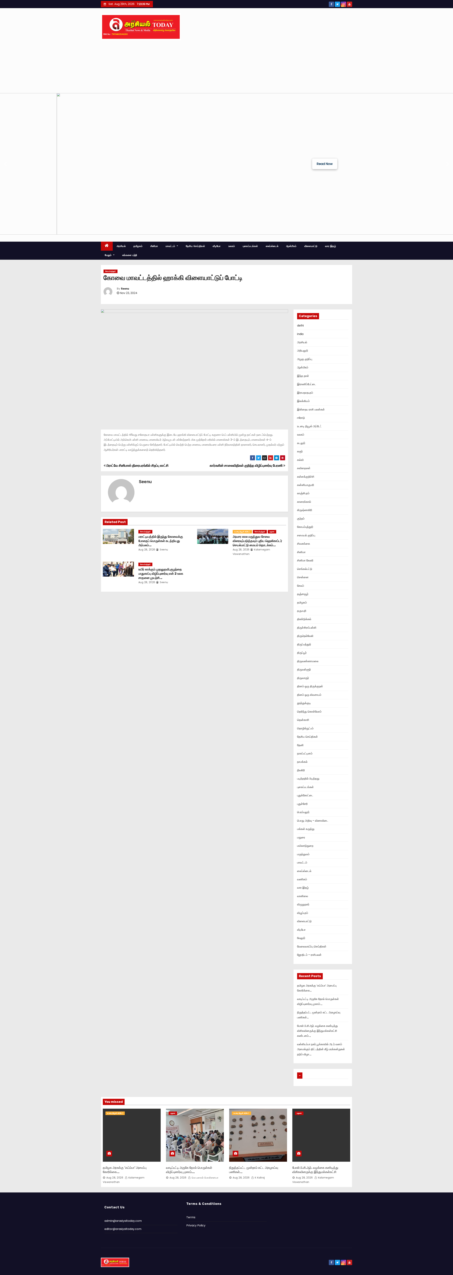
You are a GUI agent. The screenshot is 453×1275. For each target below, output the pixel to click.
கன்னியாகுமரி (305, 485)
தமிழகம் (138, 246)
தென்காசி (303, 720)
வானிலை (302, 896)
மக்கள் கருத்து (305, 829)
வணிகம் (302, 879)
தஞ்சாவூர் (302, 594)
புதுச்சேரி (302, 804)
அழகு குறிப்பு (304, 359)
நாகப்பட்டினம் (304, 753)
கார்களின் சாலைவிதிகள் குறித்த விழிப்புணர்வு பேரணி (246, 465)
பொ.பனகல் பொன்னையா (204, 1177)
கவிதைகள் (303, 468)
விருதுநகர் (303, 904)
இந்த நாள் (303, 376)
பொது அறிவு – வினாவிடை (312, 821)
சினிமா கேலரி (305, 560)
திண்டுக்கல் (304, 619)
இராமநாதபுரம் (305, 393)
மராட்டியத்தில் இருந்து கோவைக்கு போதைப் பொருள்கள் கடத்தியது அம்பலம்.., (160, 541)
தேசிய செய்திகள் (195, 246)
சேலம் (300, 586)
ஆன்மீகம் (291, 246)
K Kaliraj (259, 1177)
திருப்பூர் (302, 653)
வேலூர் (301, 938)
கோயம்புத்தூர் (110, 271)
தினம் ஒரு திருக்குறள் (310, 686)
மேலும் (108, 255)
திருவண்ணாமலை (308, 661)
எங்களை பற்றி (129, 255)
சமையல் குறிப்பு (306, 535)
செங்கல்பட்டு (304, 569)
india (300, 334)
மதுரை (271, 531)
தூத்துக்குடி (304, 703)
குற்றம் (301, 519)
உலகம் (231, 246)
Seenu (125, 288)
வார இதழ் (330, 246)
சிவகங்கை (303, 544)
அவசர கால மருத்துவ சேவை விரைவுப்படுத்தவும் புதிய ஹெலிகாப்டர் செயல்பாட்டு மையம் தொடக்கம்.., (257, 541)
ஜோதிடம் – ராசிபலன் (309, 955)
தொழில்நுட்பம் (305, 728)
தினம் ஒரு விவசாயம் (309, 695)
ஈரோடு (301, 418)
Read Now (325, 164)
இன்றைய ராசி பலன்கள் (311, 409)
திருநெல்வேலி (305, 636)
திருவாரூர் (303, 678)
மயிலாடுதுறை (305, 846)
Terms (190, 1217)
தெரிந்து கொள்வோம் (309, 712)
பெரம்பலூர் (303, 812)
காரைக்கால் (304, 502)
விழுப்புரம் (302, 913)
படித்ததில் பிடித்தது (308, 779)
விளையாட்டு (310, 246)
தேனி (300, 745)
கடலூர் (301, 443)
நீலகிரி (301, 770)
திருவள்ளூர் (304, 669)
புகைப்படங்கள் (250, 246)
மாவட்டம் (171, 246)
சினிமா (154, 246)
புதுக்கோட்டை (305, 795)
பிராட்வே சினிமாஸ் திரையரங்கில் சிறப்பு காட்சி (137, 465)
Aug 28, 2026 (146, 549)
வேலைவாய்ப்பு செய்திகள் (311, 946)
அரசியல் (121, 246)
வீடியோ (217, 246)
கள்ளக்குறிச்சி (305, 477)
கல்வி (300, 460)
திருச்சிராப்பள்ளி (306, 628)
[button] (5, 164)
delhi (300, 325)
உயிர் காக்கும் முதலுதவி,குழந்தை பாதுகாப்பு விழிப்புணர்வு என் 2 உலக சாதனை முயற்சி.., (160, 573)
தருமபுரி (301, 611)
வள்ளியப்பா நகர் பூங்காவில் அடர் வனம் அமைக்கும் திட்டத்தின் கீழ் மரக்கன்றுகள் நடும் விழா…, (321, 1049)
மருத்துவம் (303, 854)
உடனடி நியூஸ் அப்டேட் (242, 531)
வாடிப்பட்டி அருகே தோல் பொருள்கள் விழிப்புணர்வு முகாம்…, (189, 1170)
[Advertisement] (226, 66)
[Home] (107, 246)
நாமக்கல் (302, 762)
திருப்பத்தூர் (304, 644)
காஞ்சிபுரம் (303, 493)
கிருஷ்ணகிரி (304, 510)
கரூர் (300, 451)
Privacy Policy (195, 1225)
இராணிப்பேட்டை (306, 384)
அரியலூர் (302, 351)
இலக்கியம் (303, 401)
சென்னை (303, 577)
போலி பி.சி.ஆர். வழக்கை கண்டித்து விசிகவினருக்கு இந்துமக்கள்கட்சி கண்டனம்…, (317, 1031)
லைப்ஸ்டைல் (272, 246)
